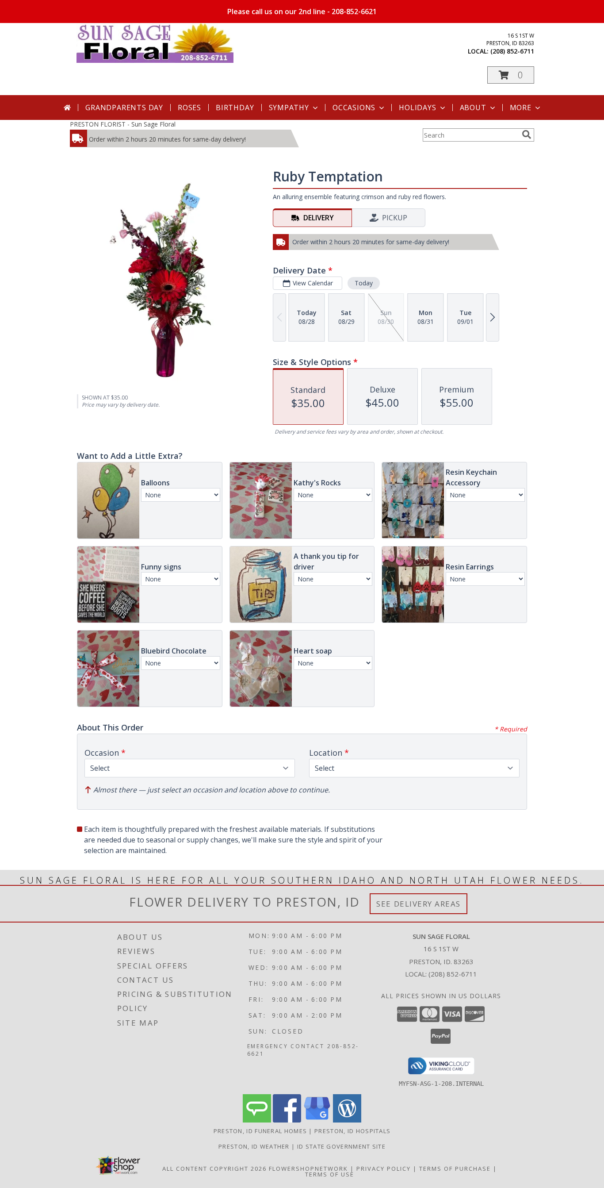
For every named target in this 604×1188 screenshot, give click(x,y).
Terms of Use (329, 1174)
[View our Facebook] (287, 1120)
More (520, 107)
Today (364, 283)
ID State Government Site (341, 1146)
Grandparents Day (124, 107)
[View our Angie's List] (257, 1120)
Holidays (417, 107)
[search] (527, 134)
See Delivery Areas (418, 904)
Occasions (354, 107)
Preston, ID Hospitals (352, 1131)
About (473, 107)
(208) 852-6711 (512, 51)
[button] (510, 75)
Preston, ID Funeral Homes (260, 1131)
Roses (189, 107)
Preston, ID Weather (254, 1146)
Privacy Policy (383, 1169)
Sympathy (289, 107)
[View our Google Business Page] (317, 1120)
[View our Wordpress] (347, 1120)
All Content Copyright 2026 (214, 1169)
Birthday (235, 107)
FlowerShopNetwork (308, 1169)
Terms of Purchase (455, 1169)
